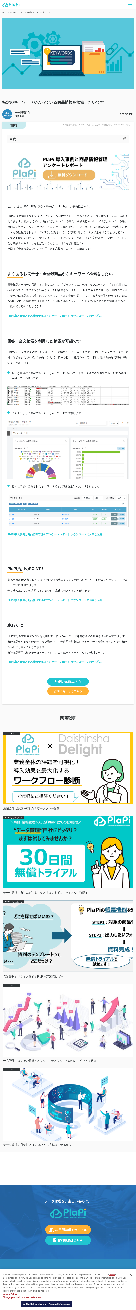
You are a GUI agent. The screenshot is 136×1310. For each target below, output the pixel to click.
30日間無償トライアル (37, 1156)
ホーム (4, 12)
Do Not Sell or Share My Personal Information (47, 1303)
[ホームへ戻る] (11, 6)
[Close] (130, 1274)
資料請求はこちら (70, 1240)
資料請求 (104, 1156)
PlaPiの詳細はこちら (68, 681)
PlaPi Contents (14, 12)
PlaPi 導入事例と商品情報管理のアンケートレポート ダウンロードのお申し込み (54, 316)
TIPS (24, 12)
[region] (68, 1289)
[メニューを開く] (130, 5)
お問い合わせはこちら (68, 691)
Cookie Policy (10, 1293)
